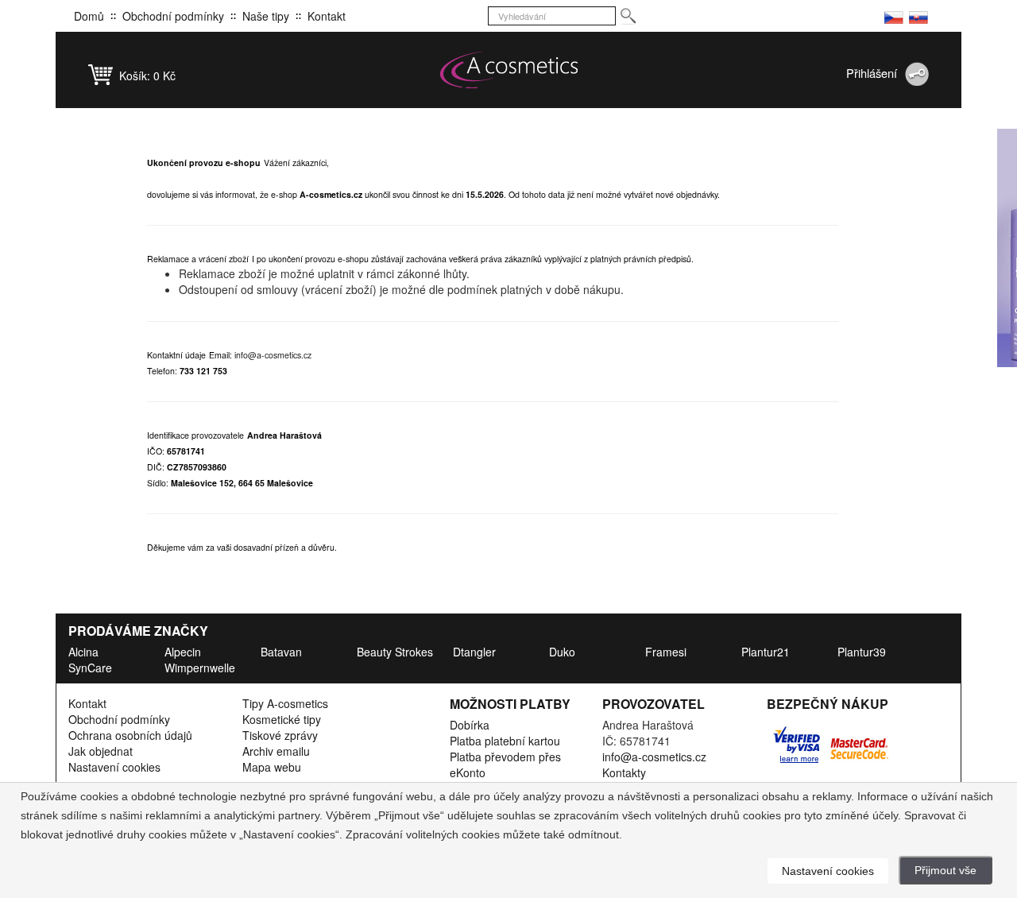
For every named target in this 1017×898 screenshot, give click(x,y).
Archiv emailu (276, 751)
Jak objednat (100, 751)
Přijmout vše (945, 870)
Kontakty (624, 772)
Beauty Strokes (395, 652)
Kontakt (326, 16)
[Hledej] (627, 16)
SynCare (90, 667)
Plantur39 (861, 652)
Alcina (83, 652)
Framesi (665, 652)
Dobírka (469, 725)
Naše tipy (265, 16)
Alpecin (182, 652)
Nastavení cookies (114, 767)
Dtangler (474, 652)
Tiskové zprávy (280, 735)
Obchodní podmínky (173, 16)
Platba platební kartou (505, 741)
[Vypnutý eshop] (893, 16)
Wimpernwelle (199, 667)
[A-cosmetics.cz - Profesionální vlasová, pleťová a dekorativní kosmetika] (508, 70)
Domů (89, 16)
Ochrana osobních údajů (130, 735)
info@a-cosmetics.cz (272, 355)
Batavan (281, 652)
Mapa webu (271, 767)
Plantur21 (765, 652)
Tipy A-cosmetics (285, 703)
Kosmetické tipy (281, 719)
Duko (562, 652)
